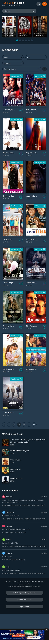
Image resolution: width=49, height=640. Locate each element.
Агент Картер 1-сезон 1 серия (15, 533)
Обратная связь (24, 600)
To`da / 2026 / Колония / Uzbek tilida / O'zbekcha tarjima (25, 546)
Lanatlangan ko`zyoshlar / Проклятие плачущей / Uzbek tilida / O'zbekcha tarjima (25, 573)
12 (14, 424)
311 (34, 424)
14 (24, 424)
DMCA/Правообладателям (24, 593)
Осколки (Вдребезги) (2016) (14, 560)
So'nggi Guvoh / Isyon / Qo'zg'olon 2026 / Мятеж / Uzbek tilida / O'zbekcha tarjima (25, 505)
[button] (17, 40)
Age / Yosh (24, 607)
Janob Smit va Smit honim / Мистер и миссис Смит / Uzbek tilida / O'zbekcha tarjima (25, 519)
